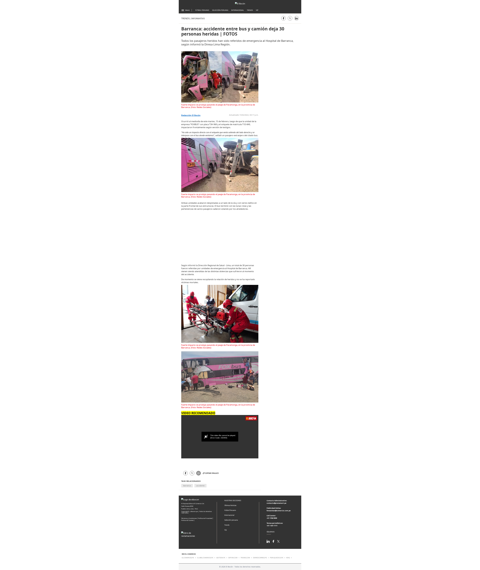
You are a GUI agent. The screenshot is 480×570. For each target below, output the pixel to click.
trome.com (245, 557)
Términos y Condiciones (189, 518)
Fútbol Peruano (202, 10)
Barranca (187, 485)
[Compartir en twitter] (290, 18)
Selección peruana (231, 520)
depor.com (233, 557)
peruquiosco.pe (276, 557)
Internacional (237, 10)
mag (288, 557)
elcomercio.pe (188, 557)
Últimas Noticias (230, 505)
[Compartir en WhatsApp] (198, 473)
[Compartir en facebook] (283, 18)
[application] (219, 436)
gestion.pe (220, 557)
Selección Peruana (220, 10)
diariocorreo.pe (260, 557)
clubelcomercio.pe (205, 557)
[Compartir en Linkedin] (296, 18)
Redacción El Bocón (190, 115)
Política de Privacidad (205, 518)
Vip (257, 10)
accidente (200, 485)
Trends (250, 10)
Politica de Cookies (187, 520)
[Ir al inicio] (240, 3)
